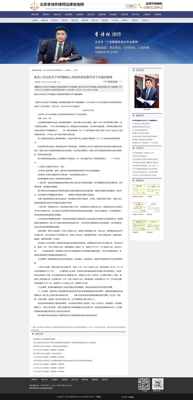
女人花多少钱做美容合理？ (140, 130)
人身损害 (34, 20)
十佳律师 (149, 196)
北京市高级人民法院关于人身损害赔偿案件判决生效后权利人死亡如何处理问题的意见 (62, 327)
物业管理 (54, 20)
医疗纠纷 (135, 14)
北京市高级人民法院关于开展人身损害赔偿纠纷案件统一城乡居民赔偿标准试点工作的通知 (64, 343)
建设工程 (75, 20)
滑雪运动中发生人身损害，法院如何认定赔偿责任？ (51, 346)
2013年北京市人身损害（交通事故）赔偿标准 (48, 368)
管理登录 (105, 379)
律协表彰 (149, 214)
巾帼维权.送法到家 (137, 214)
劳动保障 (113, 14)
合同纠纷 (124, 14)
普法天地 (90, 14)
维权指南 (95, 379)
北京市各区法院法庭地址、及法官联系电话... (145, 172)
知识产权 (95, 20)
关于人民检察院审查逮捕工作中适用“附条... (145, 169)
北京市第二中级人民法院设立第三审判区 (144, 175)
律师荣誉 (140, 180)
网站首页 (35, 14)
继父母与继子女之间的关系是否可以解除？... (145, 136)
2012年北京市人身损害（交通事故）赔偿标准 (48, 371)
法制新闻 (79, 14)
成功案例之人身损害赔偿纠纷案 (44, 339)
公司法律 (115, 20)
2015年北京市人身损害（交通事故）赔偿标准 (48, 357)
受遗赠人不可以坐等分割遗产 (141, 133)
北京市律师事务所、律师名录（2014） (143, 153)
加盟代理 (85, 20)
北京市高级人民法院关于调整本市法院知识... (145, 162)
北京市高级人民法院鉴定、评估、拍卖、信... (145, 165)
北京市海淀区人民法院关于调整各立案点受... (145, 159)
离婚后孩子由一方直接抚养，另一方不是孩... (145, 143)
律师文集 (85, 379)
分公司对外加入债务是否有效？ (141, 123)
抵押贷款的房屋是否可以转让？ (141, 127)
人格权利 (146, 14)
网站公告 (57, 14)
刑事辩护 (135, 20)
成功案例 (68, 14)
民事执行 (125, 20)
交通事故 (158, 14)
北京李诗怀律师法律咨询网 (52, 70)
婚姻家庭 (102, 14)
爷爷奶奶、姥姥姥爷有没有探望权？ (143, 139)
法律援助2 (150, 232)
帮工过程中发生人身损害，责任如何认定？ (48, 353)
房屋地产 (65, 20)
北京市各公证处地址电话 (139, 156)
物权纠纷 (44, 20)
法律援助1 (135, 232)
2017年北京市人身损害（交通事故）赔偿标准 (48, 350)
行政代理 (145, 20)
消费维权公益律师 (137, 196)
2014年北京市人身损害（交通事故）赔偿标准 (48, 364)
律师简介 (46, 14)
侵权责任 (105, 20)
